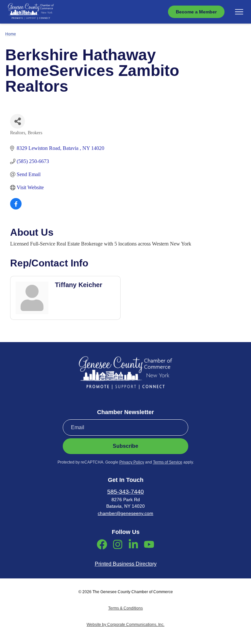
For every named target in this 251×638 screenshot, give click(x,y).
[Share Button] (17, 121)
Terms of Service (167, 462)
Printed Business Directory (126, 564)
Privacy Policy (131, 462)
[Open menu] (239, 12)
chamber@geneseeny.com (125, 513)
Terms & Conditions (125, 608)
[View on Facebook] (16, 207)
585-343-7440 (125, 491)
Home (10, 34)
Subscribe (125, 446)
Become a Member (196, 11)
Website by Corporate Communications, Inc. (125, 624)
